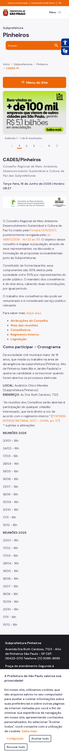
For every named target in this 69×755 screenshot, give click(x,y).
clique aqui (33, 313)
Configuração (15, 738)
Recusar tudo (16, 747)
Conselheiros (21, 330)
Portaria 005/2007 (43, 230)
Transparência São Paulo (43, 3)
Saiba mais (29, 731)
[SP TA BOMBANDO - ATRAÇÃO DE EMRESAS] (34, 112)
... (42, 146)
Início (6, 64)
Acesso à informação (18, 3)
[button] (57, 146)
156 (60, 3)
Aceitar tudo (40, 738)
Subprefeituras (23, 64)
